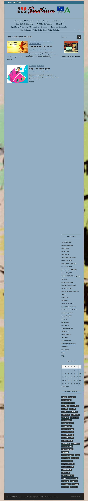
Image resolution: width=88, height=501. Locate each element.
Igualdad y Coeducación (19, 27)
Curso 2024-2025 (68, 432)
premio (74, 481)
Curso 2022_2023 (66, 273)
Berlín (65, 411)
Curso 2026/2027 (66, 242)
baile (65, 408)
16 (77, 377)
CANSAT (75, 414)
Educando (59, 24)
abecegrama (48, 50)
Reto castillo (65, 325)
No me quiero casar (67, 282)
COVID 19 (64, 319)
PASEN (74, 478)
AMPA (65, 406)
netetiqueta (47, 72)
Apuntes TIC (40, 65)
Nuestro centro (42, 21)
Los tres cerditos (68, 466)
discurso (66, 443)
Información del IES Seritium (24, 21)
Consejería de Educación (24, 24)
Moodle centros (26, 30)
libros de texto (67, 461)
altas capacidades (68, 403)
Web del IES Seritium (13, 496)
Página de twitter (54, 30)
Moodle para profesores (68, 343)
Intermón (66, 458)
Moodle (66, 472)
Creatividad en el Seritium (37, 42)
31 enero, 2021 (38, 50)
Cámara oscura (67, 440)
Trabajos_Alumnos (34, 43)
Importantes (65, 297)
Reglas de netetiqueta (39, 68)
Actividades (66, 400)
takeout (65, 487)
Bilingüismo (36, 27)
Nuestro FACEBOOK (75, 496)
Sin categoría (65, 349)
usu (31, 50)
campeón (66, 414)
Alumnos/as (48, 42)
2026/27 (72, 397)
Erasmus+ (44, 27)
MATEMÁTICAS (66, 340)
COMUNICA (65, 248)
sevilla (75, 484)
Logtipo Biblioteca (68, 464)
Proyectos (64, 279)
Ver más (11, 60)
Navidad (65, 478)
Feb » (67, 386)
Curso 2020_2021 (66, 316)
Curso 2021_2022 (66, 288)
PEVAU (65, 481)
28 (71, 384)
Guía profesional (68, 455)
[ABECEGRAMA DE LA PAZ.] (17, 47)
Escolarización (67, 446)
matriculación (67, 469)
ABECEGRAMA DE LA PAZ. (41, 46)
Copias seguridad (68, 423)
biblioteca (74, 411)
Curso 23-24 (66, 426)
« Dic (62, 386)
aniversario (74, 406)
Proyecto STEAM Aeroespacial (70, 276)
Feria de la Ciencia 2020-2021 (70, 291)
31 (80, 384)
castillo (65, 417)
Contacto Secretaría (58, 21)
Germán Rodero (67, 449)
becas (72, 408)
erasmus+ (75, 443)
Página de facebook (40, 30)
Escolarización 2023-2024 (69, 270)
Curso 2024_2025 (66, 260)
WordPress (37, 496)
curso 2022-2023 (68, 429)
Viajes (63, 356)
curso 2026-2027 (68, 437)
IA (77, 455)
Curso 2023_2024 (66, 266)
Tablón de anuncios (45, 24)
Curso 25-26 (65, 251)
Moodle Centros (68, 475)
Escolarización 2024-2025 (69, 263)
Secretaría (64, 346)
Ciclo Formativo (66, 334)
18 (63, 380)
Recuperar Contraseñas (59, 27)
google (65, 452)
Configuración (67, 420)
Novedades (64, 300)
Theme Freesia (30, 496)
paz (52, 50)
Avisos (63, 294)
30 (77, 384)
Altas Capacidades (67, 245)
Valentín (74, 487)
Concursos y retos (67, 313)
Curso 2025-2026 (68, 435)
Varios (63, 353)
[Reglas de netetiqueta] (17, 74)
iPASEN (75, 458)
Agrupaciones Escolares (68, 257)
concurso (74, 417)
